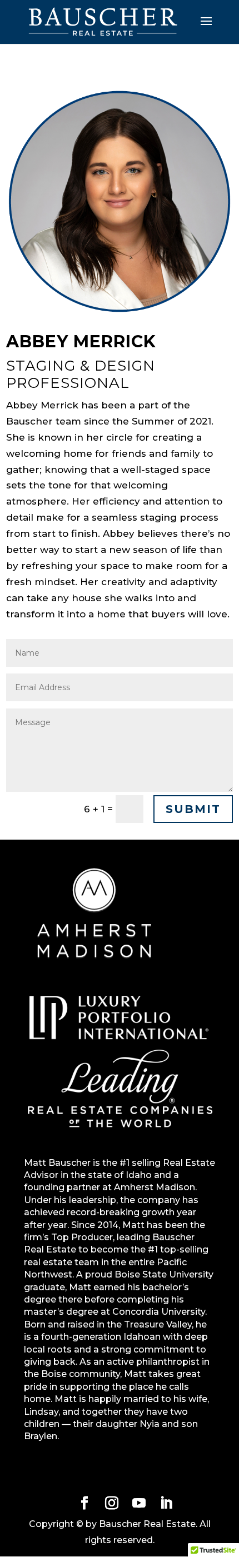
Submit (193, 809)
